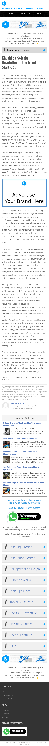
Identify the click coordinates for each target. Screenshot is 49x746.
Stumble (39, 8)
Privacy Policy (24, 745)
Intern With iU (7, 699)
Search (38, 14)
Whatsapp (28, 8)
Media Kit (5, 710)
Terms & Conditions (39, 742)
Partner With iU (7, 695)
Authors (5, 717)
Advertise (11, 14)
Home (4, 692)
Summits (18, 8)
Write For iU (26, 14)
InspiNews (7, 8)
